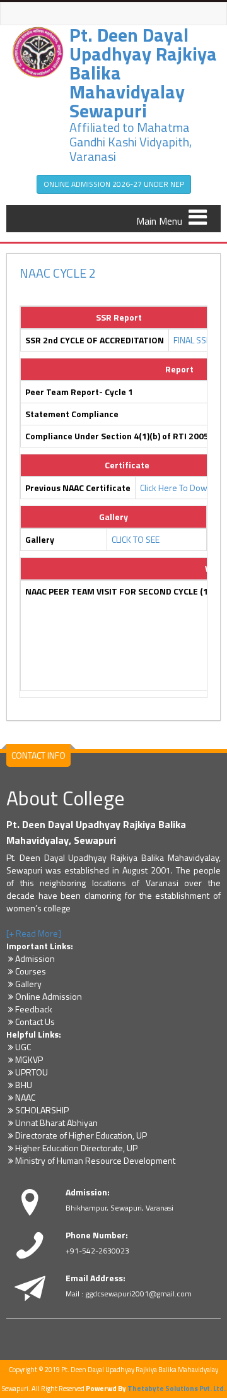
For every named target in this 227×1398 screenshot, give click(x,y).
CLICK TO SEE (136, 539)
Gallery (28, 983)
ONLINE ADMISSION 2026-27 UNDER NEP (114, 184)
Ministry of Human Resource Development (95, 1160)
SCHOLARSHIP (42, 1110)
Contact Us (35, 1021)
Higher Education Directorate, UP (76, 1147)
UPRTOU (31, 1072)
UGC (23, 1046)
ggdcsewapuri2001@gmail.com (138, 1294)
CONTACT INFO (38, 755)
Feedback (33, 1009)
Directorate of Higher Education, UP (81, 1135)
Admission (35, 958)
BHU (23, 1084)
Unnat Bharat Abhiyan (56, 1122)
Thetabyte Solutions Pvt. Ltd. (176, 1388)
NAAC (25, 1097)
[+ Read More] (33, 933)
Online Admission (48, 996)
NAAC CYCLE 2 (58, 273)
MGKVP (29, 1059)
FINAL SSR (192, 340)
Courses (30, 971)
